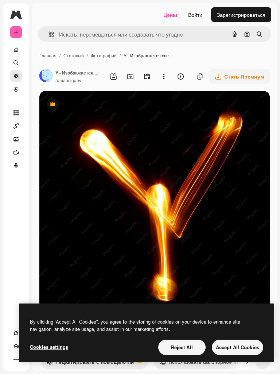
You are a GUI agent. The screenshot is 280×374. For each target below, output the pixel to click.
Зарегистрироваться (241, 14)
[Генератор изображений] (16, 139)
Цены (170, 14)
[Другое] (16, 359)
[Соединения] (16, 333)
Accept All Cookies (237, 347)
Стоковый (73, 55)
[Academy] (16, 346)
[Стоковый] (16, 76)
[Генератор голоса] (16, 165)
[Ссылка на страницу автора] (45, 76)
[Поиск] (16, 63)
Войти (195, 14)
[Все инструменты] (16, 113)
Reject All (182, 347)
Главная (48, 55)
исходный (88, 105)
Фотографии (104, 55)
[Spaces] (16, 126)
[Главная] (16, 50)
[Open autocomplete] (48, 34)
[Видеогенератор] (16, 152)
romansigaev (68, 80)
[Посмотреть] (16, 89)
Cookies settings (49, 346)
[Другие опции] (163, 76)
